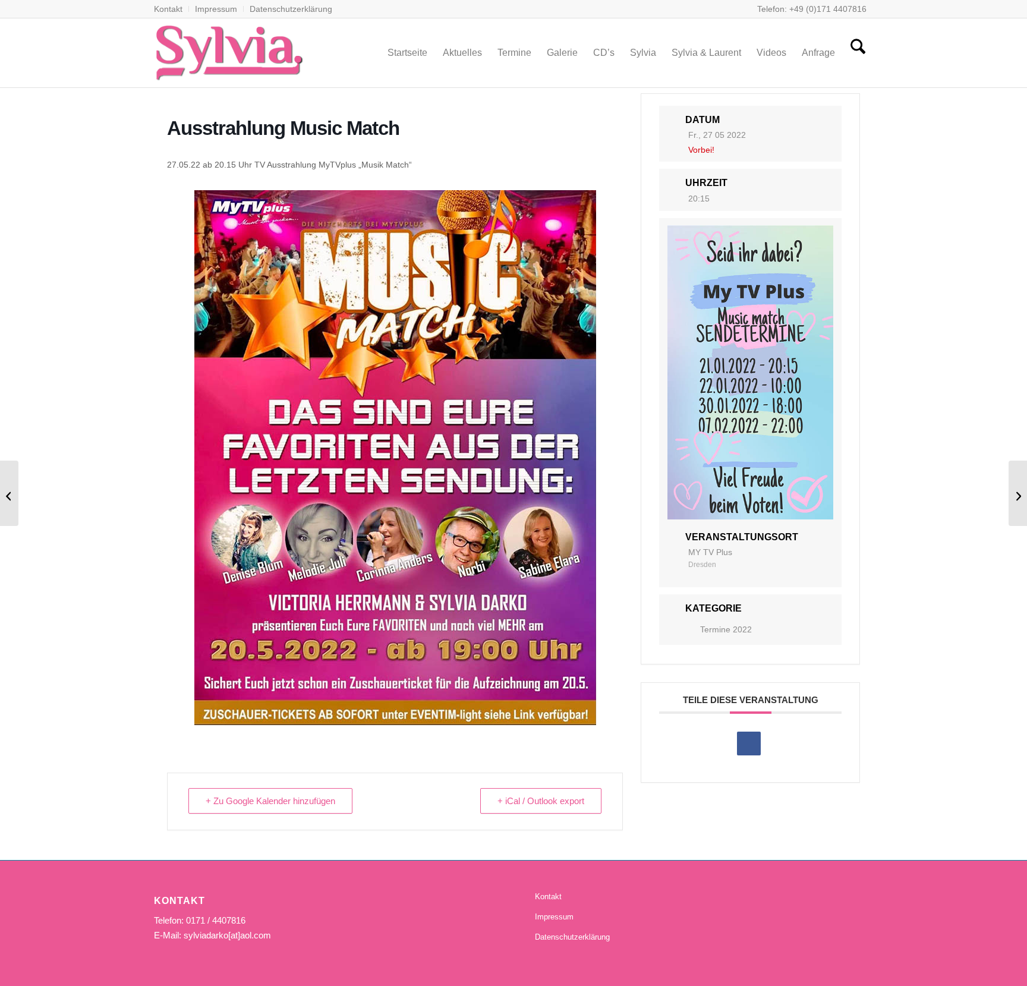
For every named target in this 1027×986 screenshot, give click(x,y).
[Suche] (858, 52)
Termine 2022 (726, 629)
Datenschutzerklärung (291, 9)
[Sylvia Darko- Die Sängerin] (229, 52)
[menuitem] (171, 9)
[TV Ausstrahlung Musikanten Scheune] (9, 493)
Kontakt (168, 9)
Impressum (216, 9)
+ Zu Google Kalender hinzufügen (270, 801)
